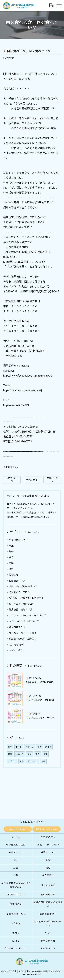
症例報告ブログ (17, 627)
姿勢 (11, 569)
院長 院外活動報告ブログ (23, 586)
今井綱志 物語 (16, 644)
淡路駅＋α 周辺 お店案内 (22, 638)
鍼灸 (11, 551)
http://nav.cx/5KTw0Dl (16, 405)
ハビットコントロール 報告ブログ (27, 615)
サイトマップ (48, 948)
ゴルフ (19, 747)
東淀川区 (29, 747)
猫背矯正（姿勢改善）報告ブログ (26, 598)
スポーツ (12, 761)
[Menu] (59, 5)
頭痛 (43, 761)
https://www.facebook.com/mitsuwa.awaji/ (27, 375)
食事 (10, 747)
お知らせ (13, 574)
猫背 (30, 754)
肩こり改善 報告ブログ (21, 604)
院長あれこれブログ (19, 592)
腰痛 (10, 754)
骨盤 (45, 754)
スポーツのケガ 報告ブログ (24, 621)
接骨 (11, 557)
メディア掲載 (16, 650)
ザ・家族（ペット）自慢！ (23, 633)
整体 (39, 747)
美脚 (22, 761)
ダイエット (32, 761)
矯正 (11, 545)
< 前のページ (11, 479)
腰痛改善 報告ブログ (20, 609)
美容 (11, 563)
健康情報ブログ (10, 467)
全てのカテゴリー (18, 540)
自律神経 (20, 754)
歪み (37, 754)
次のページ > (52, 479)
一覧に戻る (32, 479)
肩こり (48, 747)
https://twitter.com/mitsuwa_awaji (22, 390)
